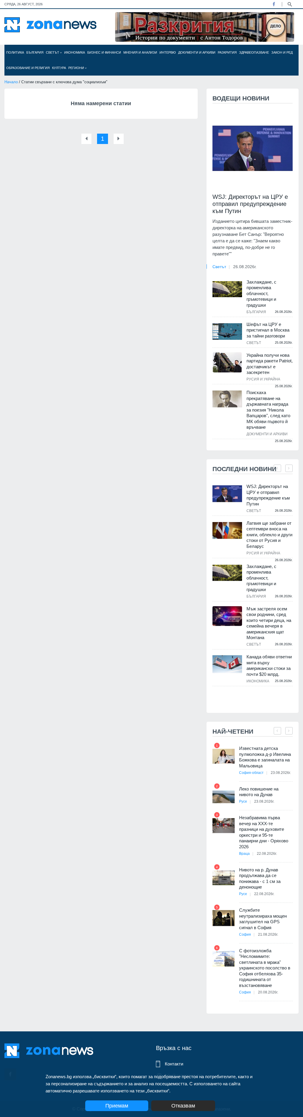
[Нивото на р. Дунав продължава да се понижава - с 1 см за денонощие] (223, 878)
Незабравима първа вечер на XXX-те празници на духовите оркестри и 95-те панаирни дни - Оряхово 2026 (263, 832)
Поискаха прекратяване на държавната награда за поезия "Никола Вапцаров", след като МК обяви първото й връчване (268, 410)
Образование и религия (28, 68)
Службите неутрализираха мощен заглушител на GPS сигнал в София (263, 919)
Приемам (116, 1106)
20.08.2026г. (268, 992)
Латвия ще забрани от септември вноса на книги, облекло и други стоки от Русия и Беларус (269, 535)
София (245, 934)
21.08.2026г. (268, 934)
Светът (53, 52)
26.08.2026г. (245, 266)
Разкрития (227, 52)
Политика (15, 52)
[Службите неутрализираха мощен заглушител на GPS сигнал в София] (223, 918)
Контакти (174, 1063)
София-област (251, 773)
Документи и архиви (196, 52)
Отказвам (183, 1106)
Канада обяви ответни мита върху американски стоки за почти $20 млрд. (269, 665)
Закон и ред (282, 52)
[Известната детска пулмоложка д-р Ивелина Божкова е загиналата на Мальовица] (223, 756)
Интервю (167, 52)
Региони (76, 68)
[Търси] (289, 3)
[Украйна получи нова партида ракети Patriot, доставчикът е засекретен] (227, 362)
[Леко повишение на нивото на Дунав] (223, 797)
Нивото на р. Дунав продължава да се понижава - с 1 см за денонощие (260, 878)
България (34, 52)
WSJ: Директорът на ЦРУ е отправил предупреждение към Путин (250, 203)
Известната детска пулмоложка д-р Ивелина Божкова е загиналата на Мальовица (265, 757)
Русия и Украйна (263, 379)
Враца (244, 854)
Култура (59, 68)
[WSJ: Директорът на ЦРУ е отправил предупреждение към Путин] (252, 148)
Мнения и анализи (140, 52)
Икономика (74, 52)
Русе (243, 801)
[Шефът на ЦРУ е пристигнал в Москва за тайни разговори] (227, 331)
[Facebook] (274, 4)
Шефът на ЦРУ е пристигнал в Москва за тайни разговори (267, 330)
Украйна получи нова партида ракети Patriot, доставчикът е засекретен (269, 364)
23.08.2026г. (281, 773)
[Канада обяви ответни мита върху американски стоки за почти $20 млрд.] (227, 664)
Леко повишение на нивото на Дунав (258, 791)
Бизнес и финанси (104, 52)
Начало (11, 82)
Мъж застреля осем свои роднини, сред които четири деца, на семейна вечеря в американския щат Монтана (268, 623)
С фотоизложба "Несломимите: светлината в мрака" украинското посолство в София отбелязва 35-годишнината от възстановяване (264, 968)
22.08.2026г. (267, 854)
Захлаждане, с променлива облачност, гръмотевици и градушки (261, 293)
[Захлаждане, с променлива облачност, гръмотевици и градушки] (227, 289)
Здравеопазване (254, 52)
